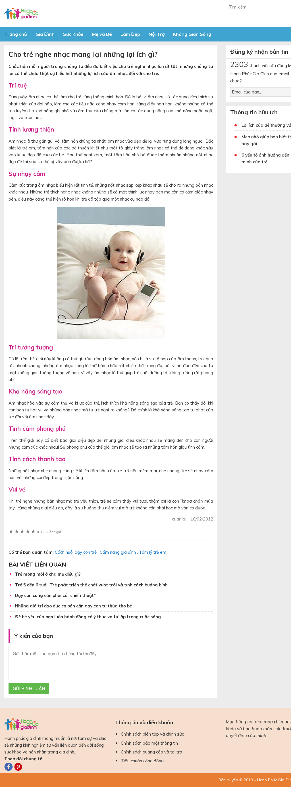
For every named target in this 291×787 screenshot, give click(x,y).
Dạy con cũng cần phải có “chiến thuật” (55, 595)
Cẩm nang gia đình (118, 552)
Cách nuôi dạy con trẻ (76, 552)
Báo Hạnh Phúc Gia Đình (55, 13)
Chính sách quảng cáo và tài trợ (151, 752)
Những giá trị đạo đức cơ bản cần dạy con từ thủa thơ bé (73, 606)
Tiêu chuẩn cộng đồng (142, 760)
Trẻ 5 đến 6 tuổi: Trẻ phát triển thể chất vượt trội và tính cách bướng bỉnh (91, 585)
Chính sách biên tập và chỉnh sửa (152, 734)
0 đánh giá (49, 532)
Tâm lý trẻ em (152, 552)
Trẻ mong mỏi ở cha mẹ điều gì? (48, 574)
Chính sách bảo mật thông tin (149, 743)
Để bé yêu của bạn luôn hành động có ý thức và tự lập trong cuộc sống (88, 616)
